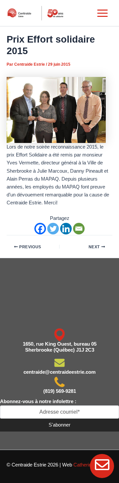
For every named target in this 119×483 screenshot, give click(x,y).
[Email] (79, 228)
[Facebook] (40, 228)
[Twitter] (53, 228)
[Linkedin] (66, 228)
